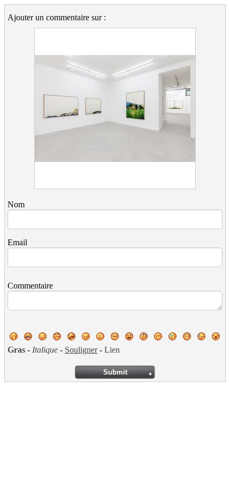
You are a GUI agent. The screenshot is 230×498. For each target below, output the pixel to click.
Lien (112, 349)
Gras (16, 349)
